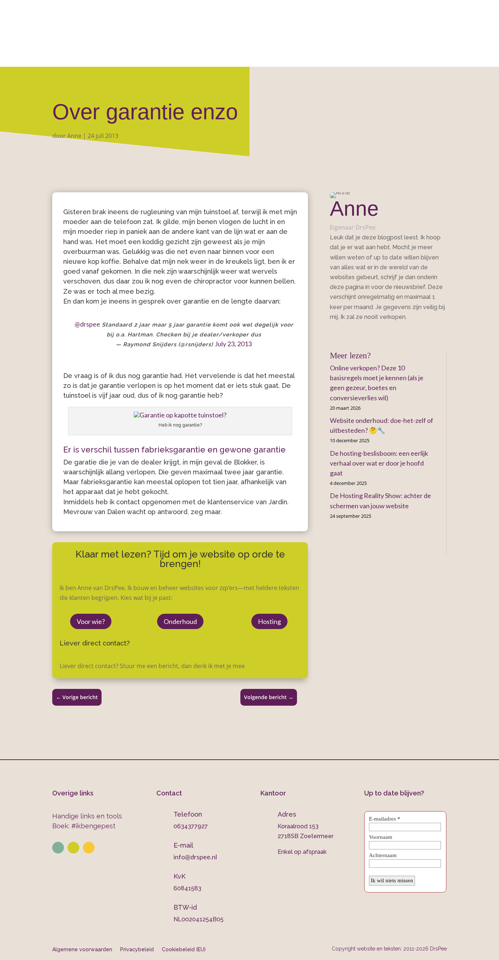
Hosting (269, 621)
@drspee (87, 324)
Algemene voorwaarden (82, 949)
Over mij (97, 57)
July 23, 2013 (233, 344)
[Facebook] (332, 333)
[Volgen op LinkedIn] (58, 847)
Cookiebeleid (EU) (184, 949)
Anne (74, 136)
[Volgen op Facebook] (89, 847)
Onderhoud (289, 57)
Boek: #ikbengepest (83, 826)
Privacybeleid (137, 949)
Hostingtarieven (234, 57)
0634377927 (326, 26)
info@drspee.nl (447, 26)
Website (136, 57)
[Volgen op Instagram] (73, 847)
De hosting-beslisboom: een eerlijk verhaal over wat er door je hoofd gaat (379, 463)
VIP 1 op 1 (182, 57)
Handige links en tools (87, 816)
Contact (380, 57)
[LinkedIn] (343, 333)
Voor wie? (91, 621)
